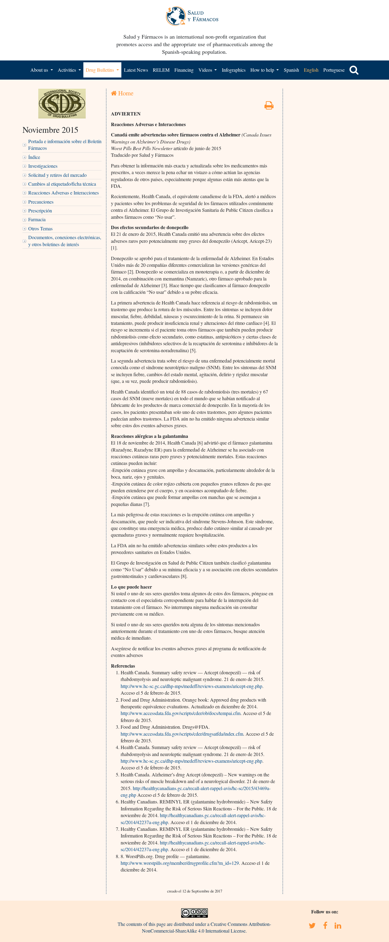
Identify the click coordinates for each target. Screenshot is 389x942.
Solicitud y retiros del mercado (57, 175)
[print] (269, 107)
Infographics (234, 70)
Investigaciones (42, 166)
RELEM (161, 70)
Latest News (136, 70)
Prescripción (40, 210)
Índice (34, 157)
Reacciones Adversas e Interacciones (63, 192)
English (311, 70)
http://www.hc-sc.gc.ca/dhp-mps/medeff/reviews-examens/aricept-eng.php (191, 686)
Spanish (291, 70)
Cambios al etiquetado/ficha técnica (62, 183)
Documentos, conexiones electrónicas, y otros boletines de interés (64, 240)
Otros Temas (40, 228)
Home (125, 93)
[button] (354, 69)
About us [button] (39, 70)
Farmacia (37, 219)
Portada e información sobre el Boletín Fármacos (65, 144)
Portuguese (334, 70)
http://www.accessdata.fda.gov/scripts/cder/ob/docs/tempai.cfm (180, 713)
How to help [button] (262, 70)
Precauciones (40, 201)
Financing (184, 70)
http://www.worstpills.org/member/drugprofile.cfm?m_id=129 (180, 863)
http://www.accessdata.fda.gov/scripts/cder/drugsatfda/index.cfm (182, 734)
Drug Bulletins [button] (100, 70)
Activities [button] (67, 70)
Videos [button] (205, 70)
